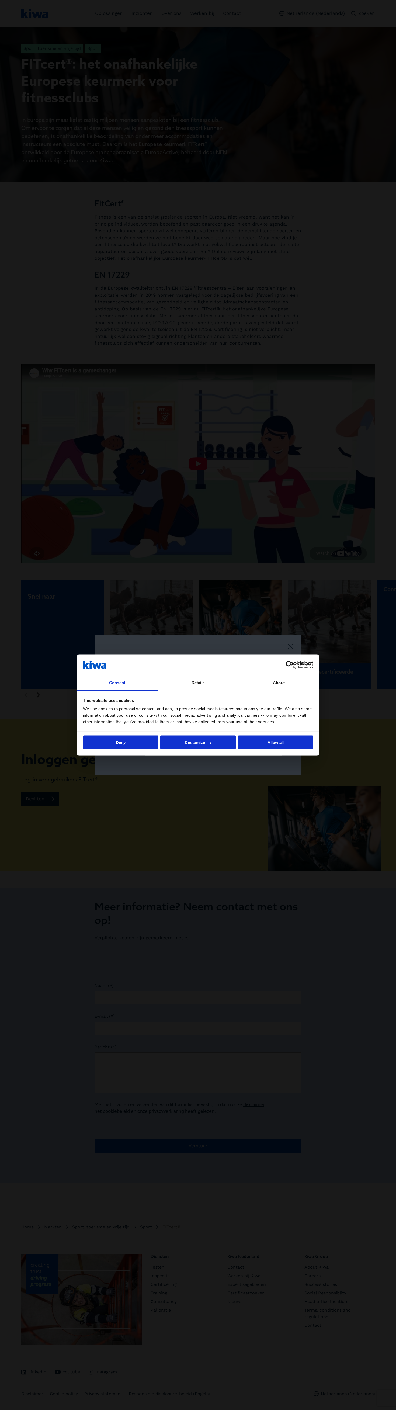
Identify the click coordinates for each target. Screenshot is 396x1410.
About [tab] (279, 682)
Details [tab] (198, 682)
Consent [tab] (117, 682)
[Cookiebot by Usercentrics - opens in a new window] (289, 665)
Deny (121, 742)
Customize (195, 742)
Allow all (276, 742)
